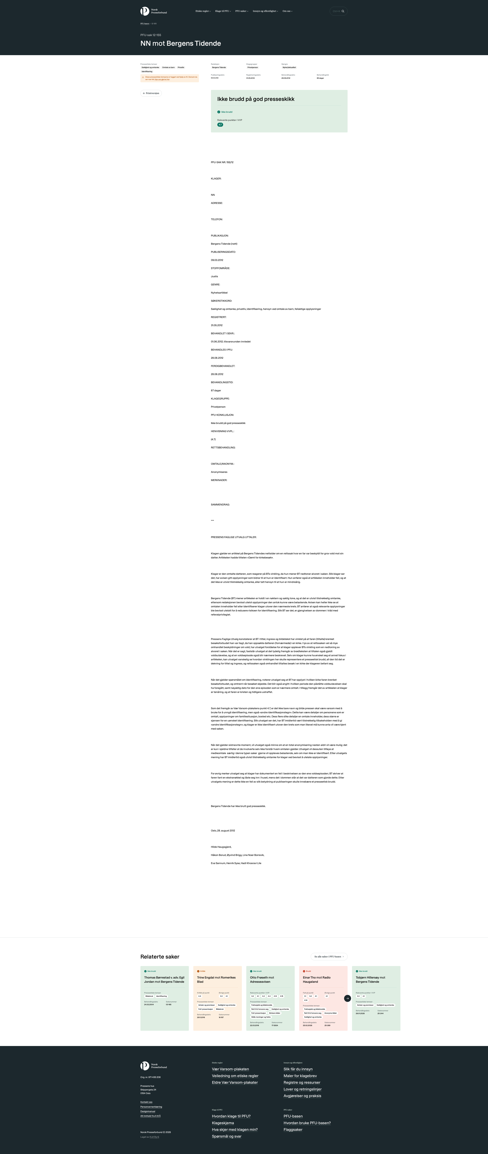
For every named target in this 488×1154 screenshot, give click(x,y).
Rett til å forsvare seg (259, 1009)
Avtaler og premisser (206, 1005)
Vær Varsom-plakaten (230, 1069)
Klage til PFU (222, 11)
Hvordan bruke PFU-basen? (307, 1123)
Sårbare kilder (274, 1013)
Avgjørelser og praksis (302, 1096)
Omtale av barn (168, 67)
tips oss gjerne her (162, 79)
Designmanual (147, 1111)
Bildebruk (149, 996)
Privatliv (181, 67)
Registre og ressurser (302, 1082)
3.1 (305, 996)
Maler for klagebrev (300, 1076)
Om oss (286, 11)
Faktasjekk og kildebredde (261, 1005)
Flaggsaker (293, 1129)
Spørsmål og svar (226, 1136)
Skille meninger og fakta (261, 1017)
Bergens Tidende (219, 67)
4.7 (220, 124)
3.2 (252, 996)
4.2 (263, 996)
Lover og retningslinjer (303, 1089)
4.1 (227, 996)
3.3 (221, 996)
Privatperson (253, 67)
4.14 (275, 996)
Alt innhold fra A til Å (150, 1116)
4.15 (281, 996)
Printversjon (152, 93)
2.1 (327, 996)
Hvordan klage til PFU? (231, 1116)
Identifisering (147, 71)
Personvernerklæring (151, 1106)
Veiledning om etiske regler (235, 1076)
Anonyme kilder (330, 1013)
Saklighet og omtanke (150, 67)
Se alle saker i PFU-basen (328, 956)
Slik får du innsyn (298, 1069)
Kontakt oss (146, 1102)
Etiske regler (202, 11)
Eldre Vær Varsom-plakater (235, 1082)
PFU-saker (240, 11)
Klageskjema (223, 1123)
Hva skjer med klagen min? (235, 1129)
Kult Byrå (154, 1137)
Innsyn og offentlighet (264, 11)
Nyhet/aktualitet (289, 67)
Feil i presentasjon (205, 1009)
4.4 (199, 996)
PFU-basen (144, 24)
